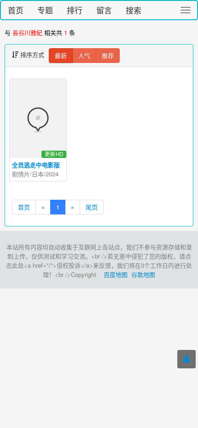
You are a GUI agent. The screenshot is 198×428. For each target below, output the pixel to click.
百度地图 (116, 274)
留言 (104, 10)
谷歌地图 (143, 274)
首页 (15, 10)
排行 (74, 10)
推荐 (108, 55)
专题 (45, 10)
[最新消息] (186, 359)
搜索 (133, 10)
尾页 (92, 207)
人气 (84, 55)
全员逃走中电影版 (36, 164)
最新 (61, 55)
